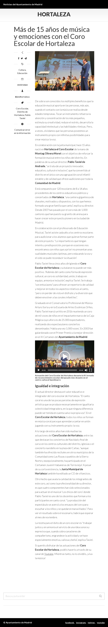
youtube (101, 622)
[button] (64, 356)
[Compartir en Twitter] (22, 58)
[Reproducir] (38, 370)
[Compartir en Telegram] (25, 58)
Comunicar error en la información (22, 131)
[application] (64, 356)
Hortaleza (54, 14)
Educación (22, 73)
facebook (69, 622)
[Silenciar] (86, 370)
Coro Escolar (22, 108)
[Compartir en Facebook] (18, 58)
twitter (91, 622)
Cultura (22, 69)
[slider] (62, 370)
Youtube (48, 553)
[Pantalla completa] (90, 370)
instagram (81, 622)
